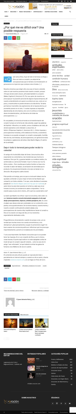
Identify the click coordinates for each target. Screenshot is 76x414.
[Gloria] (31, 360)
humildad (60, 107)
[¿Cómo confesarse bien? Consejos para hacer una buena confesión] (42, 323)
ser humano (56, 139)
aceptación (63, 62)
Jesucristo (57, 110)
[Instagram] (61, 1)
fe (65, 104)
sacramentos (57, 133)
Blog (6, 11)
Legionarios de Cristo (10, 362)
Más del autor (24, 314)
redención (54, 127)
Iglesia (66, 107)
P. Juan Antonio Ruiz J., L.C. (12, 33)
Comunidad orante (33, 1)
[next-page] (8, 339)
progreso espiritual (60, 124)
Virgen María (56, 162)
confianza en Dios (65, 81)
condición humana (60, 79)
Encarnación (55, 95)
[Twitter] (67, 1)
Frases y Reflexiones (25, 11)
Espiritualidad (37, 11)
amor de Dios (57, 76)
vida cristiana (56, 156)
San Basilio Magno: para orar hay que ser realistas (27, 184)
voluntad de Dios (56, 170)
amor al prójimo (56, 73)
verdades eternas (57, 150)
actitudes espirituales (58, 66)
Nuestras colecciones (51, 11)
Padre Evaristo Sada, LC (21, 1)
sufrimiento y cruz (57, 141)
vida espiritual (59, 159)
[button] (70, 12)
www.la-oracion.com (17, 260)
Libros (6, 16)
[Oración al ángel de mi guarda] (31, 368)
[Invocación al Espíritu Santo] (10, 323)
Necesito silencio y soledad (40, 291)
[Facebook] (58, 1)
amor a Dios (60, 70)
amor (54, 70)
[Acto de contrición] (31, 375)
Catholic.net (18, 364)
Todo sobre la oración (9, 1)
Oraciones (13, 11)
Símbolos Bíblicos (57, 144)
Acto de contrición (41, 374)
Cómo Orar (11, 21)
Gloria (37, 358)
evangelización (56, 101)
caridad (66, 76)
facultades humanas (57, 104)
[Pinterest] (64, 1)
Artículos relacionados (11, 314)
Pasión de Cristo (56, 121)
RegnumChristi (8, 364)
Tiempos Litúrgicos (59, 147)
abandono (56, 62)
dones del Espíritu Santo (59, 93)
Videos (61, 11)
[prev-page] (5, 339)
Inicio (5, 21)
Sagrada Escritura (57, 136)
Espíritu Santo (57, 99)
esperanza (62, 95)
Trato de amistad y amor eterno (13, 291)
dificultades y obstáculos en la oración (31, 266)
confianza (55, 81)
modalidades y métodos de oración (60, 114)
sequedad (7, 268)
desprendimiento (16, 266)
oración (45, 266)
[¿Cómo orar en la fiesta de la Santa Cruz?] (26, 323)
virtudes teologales (57, 166)
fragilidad (54, 107)
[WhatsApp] (18, 38)
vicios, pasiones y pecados (59, 153)
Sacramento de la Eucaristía (61, 130)
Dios (54, 89)
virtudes (65, 162)
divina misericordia (63, 90)
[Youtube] (71, 1)
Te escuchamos (44, 1)
